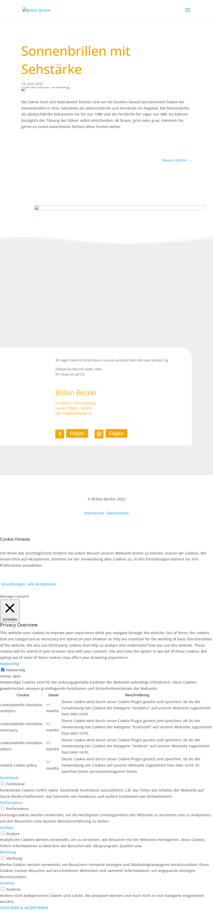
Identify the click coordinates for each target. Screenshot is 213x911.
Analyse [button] (7, 827)
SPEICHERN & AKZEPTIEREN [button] (24, 907)
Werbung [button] (8, 852)
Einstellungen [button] (13, 584)
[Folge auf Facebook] (59, 434)
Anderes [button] (7, 883)
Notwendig (15, 669)
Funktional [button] (9, 777)
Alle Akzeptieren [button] (42, 584)
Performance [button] (11, 802)
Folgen (77, 433)
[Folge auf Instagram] (99, 434)
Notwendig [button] (9, 663)
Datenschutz (118, 513)
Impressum (94, 513)
